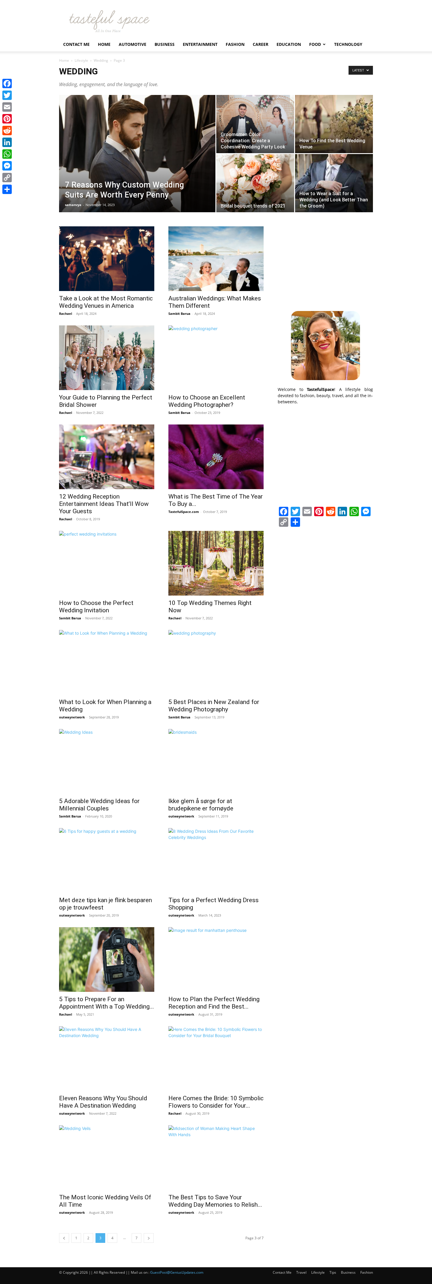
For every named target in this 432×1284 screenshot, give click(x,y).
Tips (332, 1272)
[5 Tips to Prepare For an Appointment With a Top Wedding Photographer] (106, 959)
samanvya (73, 205)
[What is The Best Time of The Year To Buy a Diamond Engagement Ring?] (216, 456)
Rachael (65, 313)
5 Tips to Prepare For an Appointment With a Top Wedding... (106, 1003)
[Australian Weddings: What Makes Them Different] (216, 258)
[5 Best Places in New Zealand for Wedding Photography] (216, 662)
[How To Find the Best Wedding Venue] (334, 124)
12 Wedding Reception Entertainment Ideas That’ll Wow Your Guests (104, 504)
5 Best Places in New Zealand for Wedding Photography (213, 705)
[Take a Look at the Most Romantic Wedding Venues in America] (106, 258)
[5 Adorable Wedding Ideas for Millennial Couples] (106, 761)
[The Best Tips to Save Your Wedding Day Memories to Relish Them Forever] (216, 1157)
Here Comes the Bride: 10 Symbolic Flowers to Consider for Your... (216, 1102)
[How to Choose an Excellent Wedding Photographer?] (216, 357)
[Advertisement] (325, 263)
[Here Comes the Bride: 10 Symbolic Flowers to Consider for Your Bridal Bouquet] (216, 1058)
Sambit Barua (179, 313)
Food (315, 44)
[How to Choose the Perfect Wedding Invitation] (106, 563)
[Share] (7, 189)
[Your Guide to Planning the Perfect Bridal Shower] (106, 357)
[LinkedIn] (7, 142)
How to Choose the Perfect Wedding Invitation (96, 606)
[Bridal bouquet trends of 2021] (255, 183)
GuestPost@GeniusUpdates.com (176, 1272)
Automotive (132, 44)
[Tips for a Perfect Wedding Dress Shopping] (216, 860)
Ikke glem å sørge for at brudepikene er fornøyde (200, 805)
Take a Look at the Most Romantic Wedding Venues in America (106, 302)
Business (165, 44)
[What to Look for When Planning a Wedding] (106, 662)
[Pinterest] (7, 119)
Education (289, 44)
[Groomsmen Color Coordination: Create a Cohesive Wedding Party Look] (255, 124)
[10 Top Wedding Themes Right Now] (216, 563)
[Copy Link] (7, 177)
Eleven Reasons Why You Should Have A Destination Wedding (103, 1102)
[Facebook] (7, 83)
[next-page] (149, 1238)
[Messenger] (7, 166)
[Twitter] (7, 95)
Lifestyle (81, 60)
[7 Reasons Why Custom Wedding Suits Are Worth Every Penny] (137, 163)
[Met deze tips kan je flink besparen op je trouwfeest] (106, 860)
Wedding (101, 60)
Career (260, 44)
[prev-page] (64, 1238)
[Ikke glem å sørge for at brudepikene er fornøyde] (216, 761)
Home (104, 44)
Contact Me (76, 44)
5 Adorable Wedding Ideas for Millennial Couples (99, 805)
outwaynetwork (72, 717)
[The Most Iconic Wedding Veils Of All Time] (106, 1157)
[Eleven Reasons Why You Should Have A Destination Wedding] (106, 1058)
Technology (348, 44)
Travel (301, 1272)
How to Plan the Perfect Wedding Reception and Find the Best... (213, 1003)
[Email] (7, 107)
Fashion (235, 44)
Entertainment (200, 44)
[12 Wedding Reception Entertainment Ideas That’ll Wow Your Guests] (106, 456)
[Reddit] (7, 130)
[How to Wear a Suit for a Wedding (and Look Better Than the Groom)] (334, 183)
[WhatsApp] (7, 154)
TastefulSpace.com (183, 511)
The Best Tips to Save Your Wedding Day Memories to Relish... (215, 1201)
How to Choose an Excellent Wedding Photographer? (206, 401)
